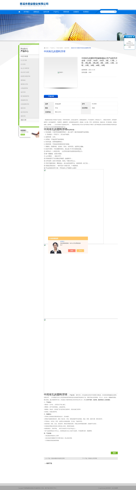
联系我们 (86, 12)
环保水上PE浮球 (92, 458)
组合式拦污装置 (25, 72)
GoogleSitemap (102, 488)
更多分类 (23, 120)
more (23, 134)
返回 (114, 453)
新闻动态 (36, 12)
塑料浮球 (23, 108)
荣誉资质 (66, 12)
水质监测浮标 (24, 88)
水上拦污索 (24, 60)
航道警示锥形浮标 (25, 76)
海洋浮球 (23, 92)
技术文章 (46, 12)
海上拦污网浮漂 (25, 68)
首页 (19, 11)
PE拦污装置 (24, 56)
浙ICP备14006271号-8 (50, 488)
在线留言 (76, 12)
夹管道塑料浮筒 (25, 104)
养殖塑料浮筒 (24, 100)
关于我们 (26, 12)
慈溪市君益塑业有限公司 (42, 4)
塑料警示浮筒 (24, 84)
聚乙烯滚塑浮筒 (25, 96)
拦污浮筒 (23, 64)
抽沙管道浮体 (24, 112)
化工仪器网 (115, 488)
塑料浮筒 (23, 116)
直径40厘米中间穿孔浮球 (58, 458)
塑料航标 (23, 80)
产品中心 (56, 12)
